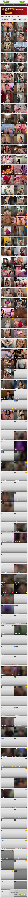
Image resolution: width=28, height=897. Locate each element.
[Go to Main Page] (8, 1)
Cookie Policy (18, 892)
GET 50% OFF (8, 12)
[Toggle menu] (1, 2)
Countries (14, 19)
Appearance (6, 19)
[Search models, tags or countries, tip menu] (26, 5)
